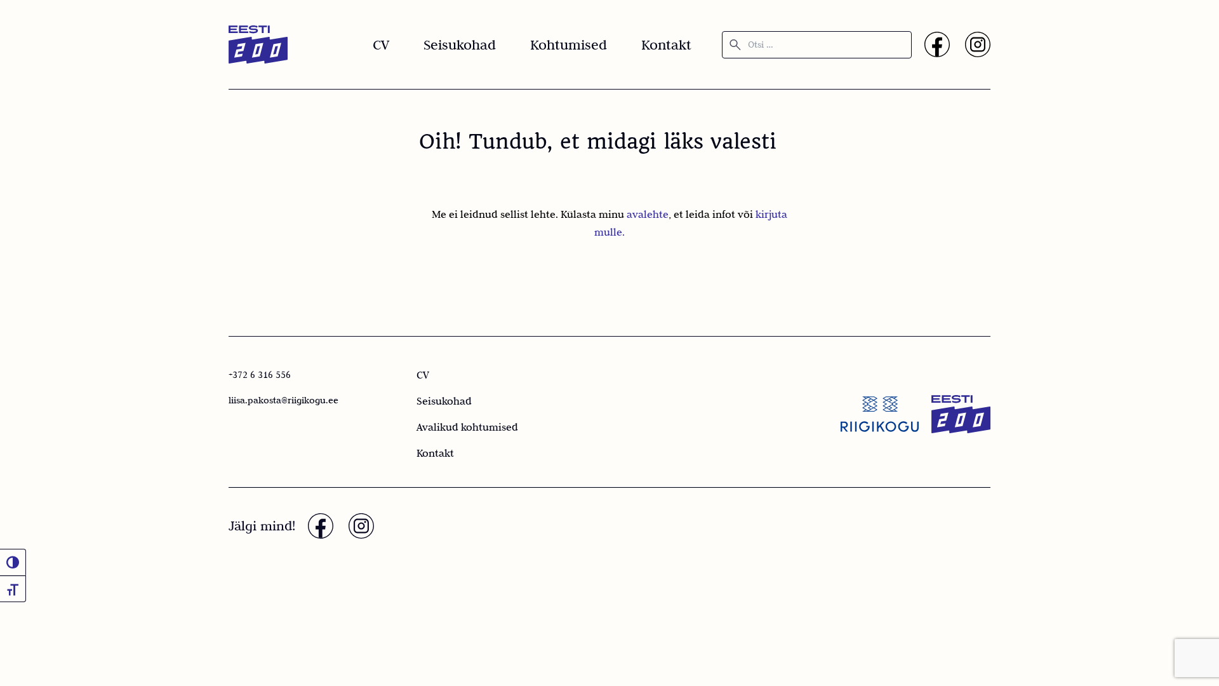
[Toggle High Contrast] (13, 562)
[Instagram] (977, 44)
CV (381, 44)
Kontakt (666, 44)
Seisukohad (459, 44)
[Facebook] (937, 44)
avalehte (648, 214)
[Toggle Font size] (13, 588)
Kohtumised (568, 44)
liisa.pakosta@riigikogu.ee (283, 400)
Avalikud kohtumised (467, 426)
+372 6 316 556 (260, 374)
